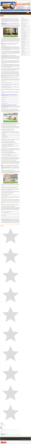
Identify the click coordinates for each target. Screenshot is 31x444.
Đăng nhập (2, 423)
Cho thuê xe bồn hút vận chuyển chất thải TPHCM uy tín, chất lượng (25, 20)
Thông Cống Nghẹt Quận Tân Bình (11, 12)
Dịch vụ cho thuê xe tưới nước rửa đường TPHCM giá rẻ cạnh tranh (25, 26)
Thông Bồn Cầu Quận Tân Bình (1, 12)
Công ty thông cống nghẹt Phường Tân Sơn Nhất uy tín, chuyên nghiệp (25, 35)
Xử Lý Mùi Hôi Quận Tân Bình (23, 12)
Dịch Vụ (27, 12)
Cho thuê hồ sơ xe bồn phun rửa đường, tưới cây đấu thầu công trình (25, 19)
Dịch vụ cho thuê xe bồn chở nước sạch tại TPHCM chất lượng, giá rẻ (25, 25)
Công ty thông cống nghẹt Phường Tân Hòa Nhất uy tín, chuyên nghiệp (25, 33)
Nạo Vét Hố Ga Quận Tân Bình (17, 12)
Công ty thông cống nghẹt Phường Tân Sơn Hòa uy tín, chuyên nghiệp (25, 36)
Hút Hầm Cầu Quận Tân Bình (5, 12)
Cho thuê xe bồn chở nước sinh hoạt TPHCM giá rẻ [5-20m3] (24, 23)
